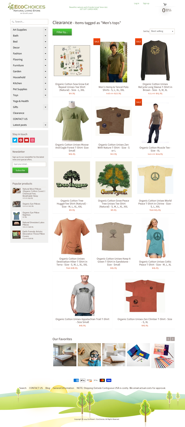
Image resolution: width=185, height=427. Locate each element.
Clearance (18, 113)
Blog (48, 388)
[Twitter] (14, 140)
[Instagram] (32, 140)
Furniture (30, 66)
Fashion (30, 54)
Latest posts (30, 125)
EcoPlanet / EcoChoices (96, 419)
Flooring (30, 60)
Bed (30, 42)
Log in (136, 4)
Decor (30, 48)
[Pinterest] (20, 140)
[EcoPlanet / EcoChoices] (26, 8)
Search (22, 388)
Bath (30, 36)
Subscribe (20, 170)
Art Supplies (30, 30)
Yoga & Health (21, 101)
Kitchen (30, 83)
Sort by (146, 31)
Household (30, 77)
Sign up (146, 4)
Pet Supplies (30, 89)
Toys (30, 95)
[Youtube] (26, 140)
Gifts (30, 107)
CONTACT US (20, 119)
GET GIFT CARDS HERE (89, 9)
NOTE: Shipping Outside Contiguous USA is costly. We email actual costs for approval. (121, 388)
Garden (30, 72)
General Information (63, 388)
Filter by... (62, 32)
